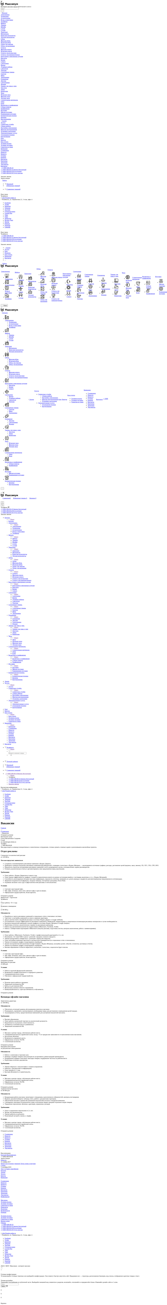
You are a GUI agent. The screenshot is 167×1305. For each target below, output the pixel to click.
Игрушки (15, 667)
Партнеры (4, 1191)
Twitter (7, 204)
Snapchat (7, 225)
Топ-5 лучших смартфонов (9, 1169)
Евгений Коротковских (8, 1155)
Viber (6, 215)
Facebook (8, 203)
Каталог (11, 521)
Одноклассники (10, 211)
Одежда (14, 573)
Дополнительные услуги (20, 704)
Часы (14, 639)
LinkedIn (7, 227)
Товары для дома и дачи (20, 629)
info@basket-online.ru (9, 198)
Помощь (3, 1212)
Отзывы (3, 1186)
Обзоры (3, 1223)
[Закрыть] (2, 1268)
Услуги (11, 686)
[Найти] (2, 11)
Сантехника (16, 596)
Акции (3, 1172)
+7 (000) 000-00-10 (7, 168)
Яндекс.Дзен (9, 220)
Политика (4, 1209)
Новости (3, 1160)
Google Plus (8, 213)
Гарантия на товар (7, 1205)
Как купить (12, 716)
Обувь (14, 561)
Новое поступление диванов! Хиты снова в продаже (18, 1163)
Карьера (3, 1188)
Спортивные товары (19, 608)
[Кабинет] (2, 491)
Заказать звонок (14, 784)
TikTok (7, 222)
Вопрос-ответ (5, 1221)
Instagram (8, 206)
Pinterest (7, 224)
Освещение (16, 618)
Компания (12, 726)
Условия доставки (7, 1203)
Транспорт (15, 551)
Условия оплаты (6, 1202)
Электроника (16, 526)
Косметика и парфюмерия (20, 659)
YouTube (7, 210)
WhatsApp (8, 218)
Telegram (7, 208)
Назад (12, 519)
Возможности (5, 1210)
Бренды (3, 1176)
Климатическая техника (20, 676)
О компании (5, 1181)
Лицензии (4, 1193)
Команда (3, 1184)
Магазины (4, 1200)
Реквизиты (4, 1207)
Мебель (14, 538)
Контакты (4, 1190)
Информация (5, 1197)
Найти (3, 1286)
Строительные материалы (20, 650)
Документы (4, 1195)
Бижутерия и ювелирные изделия (23, 585)
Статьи (3, 1165)
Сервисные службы (18, 692)
